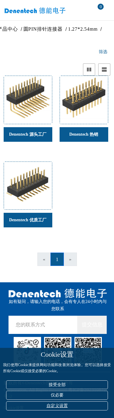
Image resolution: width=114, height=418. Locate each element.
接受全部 (57, 384)
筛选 (103, 51)
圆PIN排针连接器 (43, 29)
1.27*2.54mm (83, 29)
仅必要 (57, 395)
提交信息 (92, 325)
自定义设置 (57, 405)
